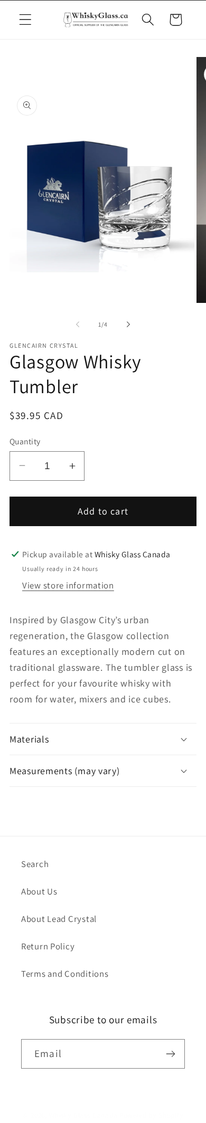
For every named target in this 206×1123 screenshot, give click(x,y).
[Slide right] (128, 324)
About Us (39, 891)
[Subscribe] (170, 1054)
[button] (26, 20)
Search (35, 864)
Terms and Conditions (64, 973)
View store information (68, 585)
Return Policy (47, 946)
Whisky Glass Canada (83, 1115)
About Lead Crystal (59, 919)
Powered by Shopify (151, 1115)
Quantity (25, 441)
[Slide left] (77, 324)
